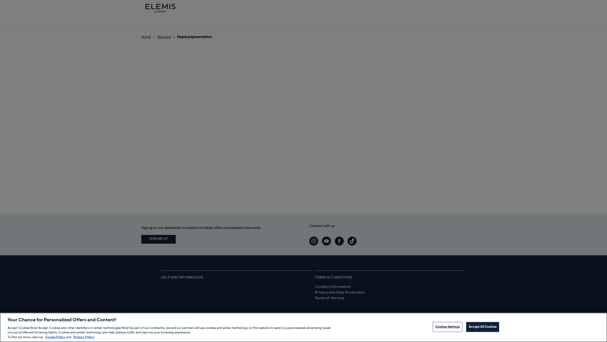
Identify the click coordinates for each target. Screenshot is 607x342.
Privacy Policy (83, 337)
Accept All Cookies (483, 326)
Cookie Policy (55, 337)
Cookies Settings (447, 326)
